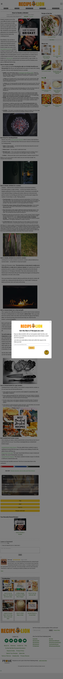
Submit (31, 348)
